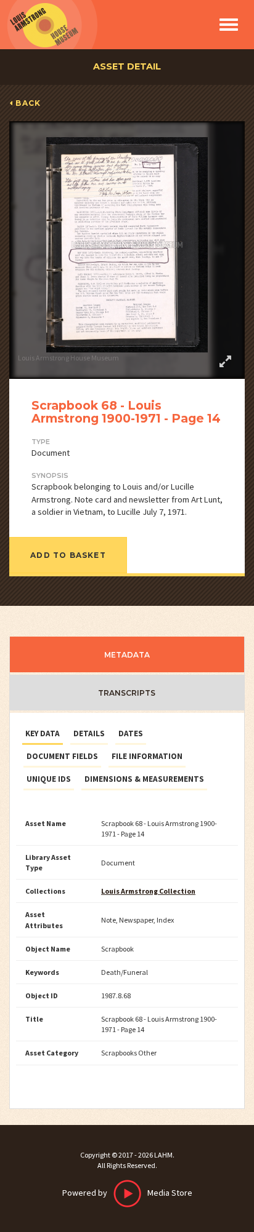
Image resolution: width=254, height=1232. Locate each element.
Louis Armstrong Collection (148, 891)
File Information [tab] (147, 756)
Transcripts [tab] (126, 692)
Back (28, 103)
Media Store (127, 1192)
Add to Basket (68, 555)
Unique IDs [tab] (49, 779)
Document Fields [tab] (62, 756)
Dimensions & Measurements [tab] (144, 779)
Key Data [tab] (42, 733)
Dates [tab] (130, 733)
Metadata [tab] (127, 654)
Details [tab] (89, 733)
